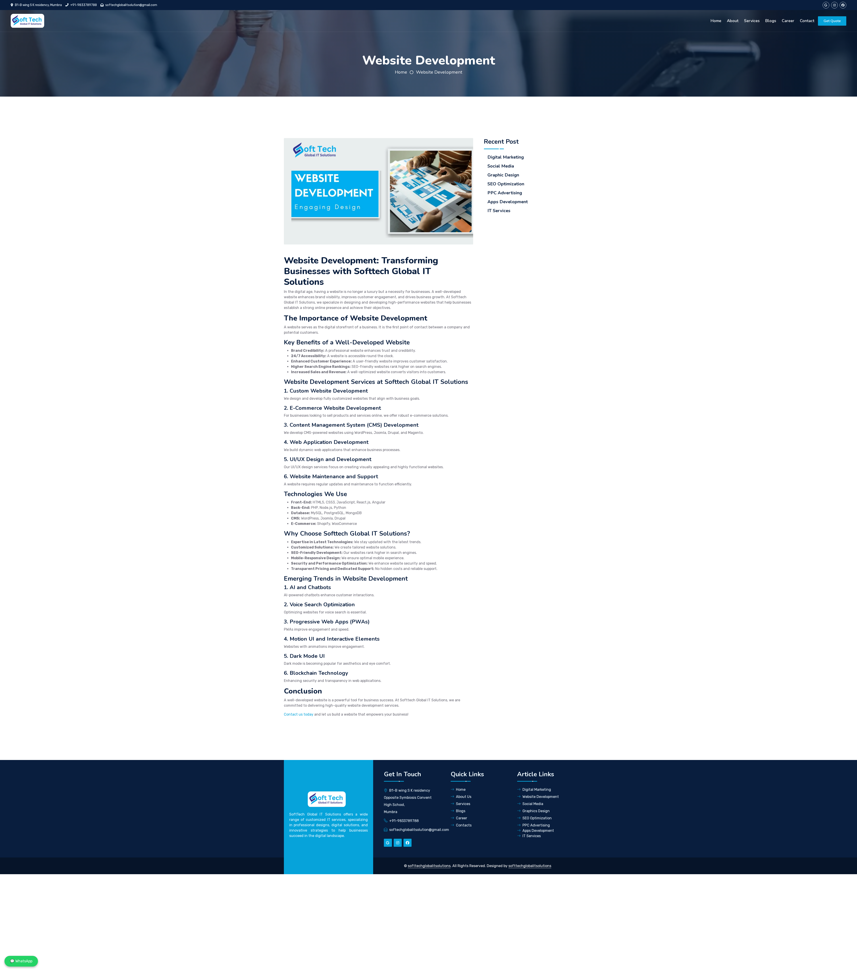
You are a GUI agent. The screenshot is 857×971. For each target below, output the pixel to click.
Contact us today (298, 714)
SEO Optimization (505, 184)
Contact (807, 20)
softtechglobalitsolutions (429, 866)
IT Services (498, 210)
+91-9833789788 (83, 5)
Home (716, 20)
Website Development (439, 72)
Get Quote (832, 21)
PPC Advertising (504, 193)
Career (788, 20)
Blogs (770, 20)
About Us (463, 797)
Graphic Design (503, 175)
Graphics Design (536, 811)
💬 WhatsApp (21, 961)
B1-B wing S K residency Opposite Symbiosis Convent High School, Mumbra (408, 801)
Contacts (464, 825)
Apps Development (507, 202)
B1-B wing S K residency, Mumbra (38, 5)
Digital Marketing (505, 157)
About (732, 20)
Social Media (500, 166)
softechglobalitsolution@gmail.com (131, 5)
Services (752, 20)
